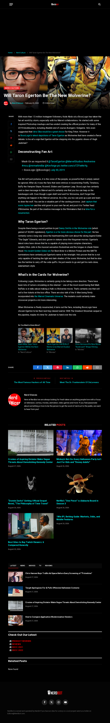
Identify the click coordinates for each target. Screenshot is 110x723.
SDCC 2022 (17, 650)
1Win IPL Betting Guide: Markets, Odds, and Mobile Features (78, 518)
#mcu (25, 165)
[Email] (11, 159)
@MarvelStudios (74, 161)
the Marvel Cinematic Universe (48, 296)
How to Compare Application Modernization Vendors (48, 617)
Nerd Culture (12, 88)
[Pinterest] (11, 138)
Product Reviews (21, 641)
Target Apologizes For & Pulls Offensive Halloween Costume (52, 588)
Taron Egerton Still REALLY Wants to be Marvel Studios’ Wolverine (58, 347)
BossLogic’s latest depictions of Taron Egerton (42, 135)
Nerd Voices (17, 103)
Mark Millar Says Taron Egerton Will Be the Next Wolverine (28, 347)
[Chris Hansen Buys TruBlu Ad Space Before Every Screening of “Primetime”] (15, 577)
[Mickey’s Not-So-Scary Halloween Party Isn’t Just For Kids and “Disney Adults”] (79, 443)
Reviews (48, 566)
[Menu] (11, 4)
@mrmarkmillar (36, 165)
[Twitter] (11, 131)
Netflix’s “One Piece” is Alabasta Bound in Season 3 (77, 502)
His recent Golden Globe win (37, 251)
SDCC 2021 (17, 647)
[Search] (99, 4)
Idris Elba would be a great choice (49, 131)
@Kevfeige (51, 165)
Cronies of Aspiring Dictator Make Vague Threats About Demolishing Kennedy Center (30, 460)
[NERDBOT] (55, 4)
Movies (32, 566)
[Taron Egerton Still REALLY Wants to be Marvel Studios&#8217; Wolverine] (60, 335)
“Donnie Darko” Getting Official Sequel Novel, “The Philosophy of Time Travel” (28, 502)
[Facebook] (11, 124)
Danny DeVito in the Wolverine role (75, 228)
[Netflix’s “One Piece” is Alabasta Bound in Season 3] (79, 484)
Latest (13, 566)
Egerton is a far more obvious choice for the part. (69, 232)
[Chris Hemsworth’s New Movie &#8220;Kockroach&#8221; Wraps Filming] (88, 335)
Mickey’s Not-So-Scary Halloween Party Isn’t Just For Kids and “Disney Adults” (78, 460)
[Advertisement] (55, 30)
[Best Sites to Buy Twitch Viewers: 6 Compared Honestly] (31, 526)
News (22, 566)
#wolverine (89, 161)
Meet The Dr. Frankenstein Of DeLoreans (79, 382)
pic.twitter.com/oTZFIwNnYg (72, 165)
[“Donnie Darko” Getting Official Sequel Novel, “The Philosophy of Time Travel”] (31, 484)
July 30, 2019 (58, 170)
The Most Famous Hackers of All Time (32, 382)
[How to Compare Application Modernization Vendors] (15, 620)
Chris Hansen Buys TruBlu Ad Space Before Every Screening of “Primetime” (58, 573)
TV (40, 566)
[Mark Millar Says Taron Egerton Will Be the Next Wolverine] (31, 335)
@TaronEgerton (56, 161)
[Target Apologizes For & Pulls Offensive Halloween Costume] (15, 591)
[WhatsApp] (11, 152)
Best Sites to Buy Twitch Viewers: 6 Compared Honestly (26, 543)
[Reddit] (11, 145)
